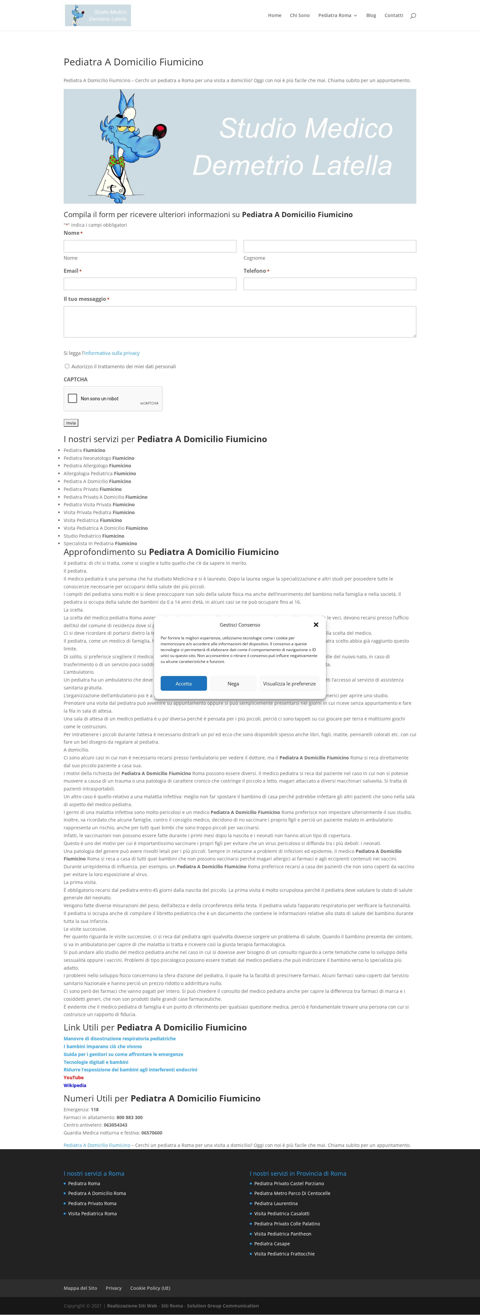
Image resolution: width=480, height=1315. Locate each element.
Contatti (394, 15)
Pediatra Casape (272, 1243)
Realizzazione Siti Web (132, 1306)
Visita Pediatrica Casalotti (282, 1213)
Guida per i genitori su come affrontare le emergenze (123, 1054)
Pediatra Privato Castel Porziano (289, 1183)
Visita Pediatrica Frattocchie (284, 1254)
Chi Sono (300, 15)
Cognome (254, 257)
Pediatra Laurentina (276, 1203)
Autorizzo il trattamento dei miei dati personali (124, 366)
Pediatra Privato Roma (92, 1203)
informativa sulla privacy (112, 353)
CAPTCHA (76, 379)
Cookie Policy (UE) (150, 1288)
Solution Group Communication (223, 1306)
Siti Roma (172, 1306)
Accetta (184, 683)
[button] (316, 624)
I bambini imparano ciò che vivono (103, 1046)
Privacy (114, 1288)
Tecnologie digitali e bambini (96, 1062)
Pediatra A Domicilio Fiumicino (97, 1145)
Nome (70, 257)
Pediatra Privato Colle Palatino (287, 1223)
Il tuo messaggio (86, 299)
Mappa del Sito (80, 1288)
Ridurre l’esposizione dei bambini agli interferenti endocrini (130, 1069)
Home (274, 15)
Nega (233, 683)
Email (73, 270)
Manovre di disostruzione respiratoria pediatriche (120, 1038)
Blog (371, 15)
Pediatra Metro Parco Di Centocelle (292, 1193)
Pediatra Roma (334, 15)
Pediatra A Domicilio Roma (97, 1193)
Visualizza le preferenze (289, 683)
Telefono (256, 270)
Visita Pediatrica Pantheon (283, 1234)
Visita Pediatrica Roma (92, 1213)
